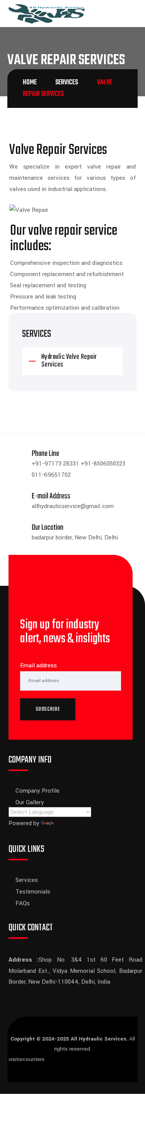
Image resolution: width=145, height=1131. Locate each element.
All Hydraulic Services (98, 1038)
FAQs (22, 903)
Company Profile (37, 790)
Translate (67, 823)
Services (26, 880)
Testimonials (32, 891)
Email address (38, 665)
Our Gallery (29, 802)
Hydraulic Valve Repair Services (69, 360)
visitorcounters (26, 1059)
